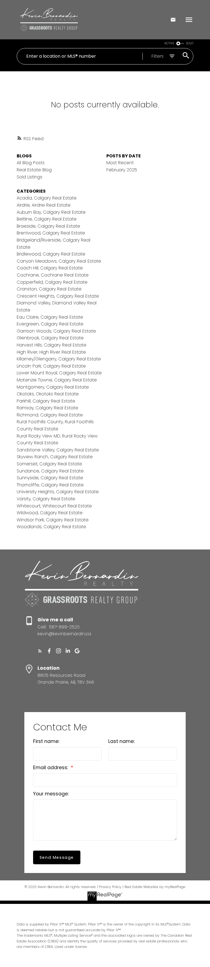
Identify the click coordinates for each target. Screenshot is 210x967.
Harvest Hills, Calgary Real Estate (51, 345)
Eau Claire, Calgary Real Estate (50, 317)
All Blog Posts (31, 163)
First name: (46, 741)
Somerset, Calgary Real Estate (49, 464)
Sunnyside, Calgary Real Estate (50, 478)
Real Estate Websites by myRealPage (154, 886)
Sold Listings (29, 177)
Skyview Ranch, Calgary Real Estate (55, 457)
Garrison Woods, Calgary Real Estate (56, 331)
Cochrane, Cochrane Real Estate (53, 275)
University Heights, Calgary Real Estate (58, 492)
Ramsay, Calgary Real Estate (47, 408)
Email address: (51, 767)
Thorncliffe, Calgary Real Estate (50, 485)
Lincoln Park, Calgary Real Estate (51, 366)
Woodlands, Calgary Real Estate (51, 527)
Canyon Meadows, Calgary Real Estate (59, 261)
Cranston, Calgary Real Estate (49, 289)
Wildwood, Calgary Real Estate (50, 513)
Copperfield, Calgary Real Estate (52, 282)
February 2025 (121, 170)
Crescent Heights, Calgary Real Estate (58, 296)
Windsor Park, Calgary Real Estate (53, 520)
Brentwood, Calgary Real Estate (51, 233)
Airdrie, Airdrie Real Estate (44, 205)
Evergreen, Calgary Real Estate (50, 324)
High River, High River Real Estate (51, 352)
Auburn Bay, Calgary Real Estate (51, 212)
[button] (39, 650)
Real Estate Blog (34, 170)
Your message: (51, 793)
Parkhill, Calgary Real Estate (46, 401)
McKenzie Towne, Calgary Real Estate (57, 380)
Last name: (121, 741)
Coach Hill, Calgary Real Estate (50, 268)
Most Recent (120, 163)
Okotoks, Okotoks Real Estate (48, 394)
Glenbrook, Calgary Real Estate (50, 338)
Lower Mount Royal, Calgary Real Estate (59, 373)
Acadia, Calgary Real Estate (47, 198)
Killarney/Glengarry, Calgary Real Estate (59, 359)
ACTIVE (169, 43)
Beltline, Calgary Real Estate (47, 219)
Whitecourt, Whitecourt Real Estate (54, 506)
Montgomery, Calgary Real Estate (53, 387)
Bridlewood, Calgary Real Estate (51, 254)
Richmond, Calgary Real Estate (50, 415)
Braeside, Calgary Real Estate (48, 226)
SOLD (189, 43)
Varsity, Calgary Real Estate (46, 499)
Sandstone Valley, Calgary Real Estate (58, 450)
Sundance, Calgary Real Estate (50, 471)
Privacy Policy (110, 886)
